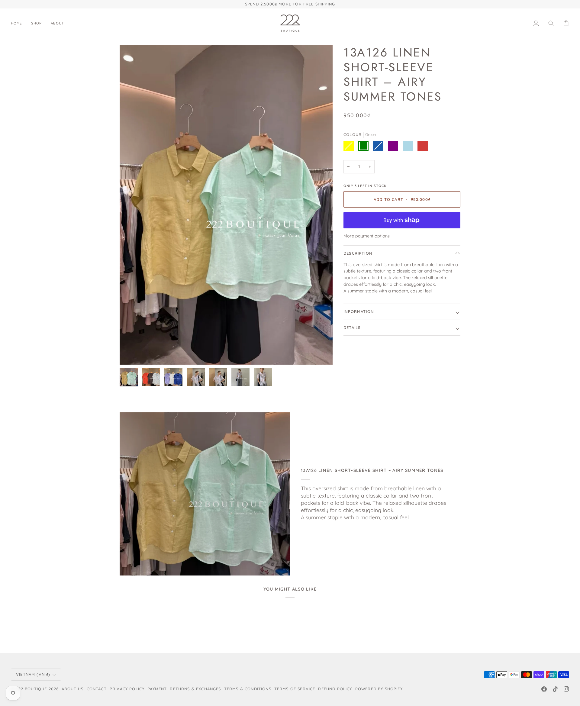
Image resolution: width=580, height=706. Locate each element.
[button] (36, 23)
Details (352, 327)
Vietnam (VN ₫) (33, 674)
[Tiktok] (555, 689)
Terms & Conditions (247, 688)
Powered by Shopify (379, 688)
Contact (97, 688)
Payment (157, 688)
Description (357, 253)
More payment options (366, 236)
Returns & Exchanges (195, 688)
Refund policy (335, 688)
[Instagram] (566, 689)
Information (358, 311)
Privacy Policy (127, 688)
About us (72, 688)
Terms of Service (294, 688)
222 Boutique (31, 688)
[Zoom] (226, 205)
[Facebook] (544, 689)
